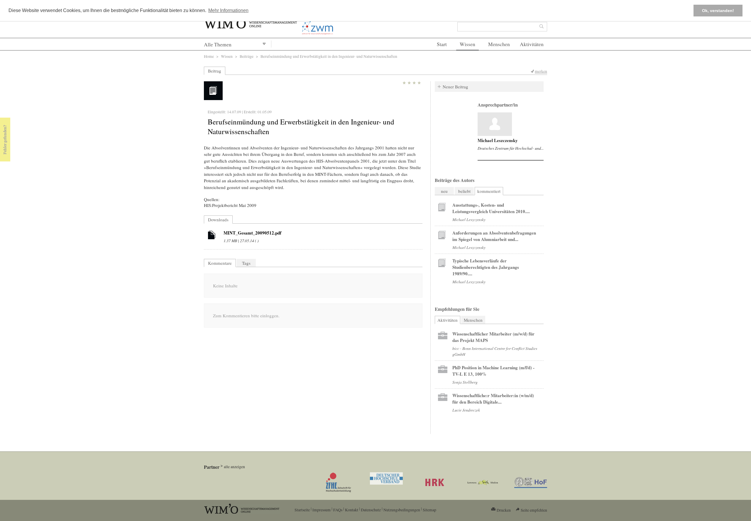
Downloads (218, 219)
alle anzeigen (234, 466)
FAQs (337, 509)
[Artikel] (212, 236)
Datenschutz (371, 509)
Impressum (321, 509)
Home (209, 56)
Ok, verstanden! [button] (718, 10)
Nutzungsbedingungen (401, 509)
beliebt (464, 191)
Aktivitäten (532, 44)
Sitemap (429, 509)
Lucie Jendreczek (466, 410)
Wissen (467, 44)
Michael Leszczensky (498, 140)
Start (442, 44)
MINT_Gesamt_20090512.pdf (252, 233)
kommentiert (488, 191)
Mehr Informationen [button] (228, 10)
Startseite (302, 509)
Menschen (499, 44)
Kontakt (351, 509)
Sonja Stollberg (465, 382)
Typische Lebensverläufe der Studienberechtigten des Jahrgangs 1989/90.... (485, 267)
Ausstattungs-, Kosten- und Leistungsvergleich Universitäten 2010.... (491, 208)
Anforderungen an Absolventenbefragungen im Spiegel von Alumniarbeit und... (494, 236)
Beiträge (246, 56)
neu (444, 191)
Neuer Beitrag (455, 87)
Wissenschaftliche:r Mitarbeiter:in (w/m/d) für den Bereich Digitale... (493, 398)
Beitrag (214, 71)
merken (541, 71)
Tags (246, 263)
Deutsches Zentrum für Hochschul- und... (511, 148)
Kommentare (220, 263)
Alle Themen (217, 44)
